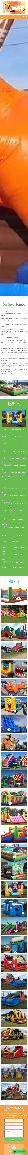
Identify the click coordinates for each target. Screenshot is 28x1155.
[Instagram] (26, 17)
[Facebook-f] (23, 17)
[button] (2, 17)
